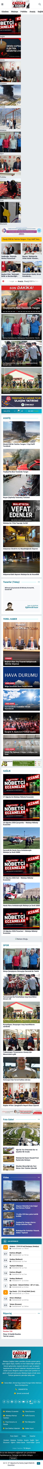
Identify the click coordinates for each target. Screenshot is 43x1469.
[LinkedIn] (19, 1401)
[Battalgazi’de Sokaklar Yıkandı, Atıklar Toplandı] (8, 1231)
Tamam (13, 1458)
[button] (4, 299)
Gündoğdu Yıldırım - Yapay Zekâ (15, 588)
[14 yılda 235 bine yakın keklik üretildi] (8, 1215)
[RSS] (39, 1401)
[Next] (31, 1401)
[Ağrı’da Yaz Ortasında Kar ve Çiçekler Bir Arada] (8, 1151)
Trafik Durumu (30, 1416)
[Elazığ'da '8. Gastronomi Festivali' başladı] (21, 723)
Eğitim (13, 1442)
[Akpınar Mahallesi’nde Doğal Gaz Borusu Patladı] (8, 1207)
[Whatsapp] (35, 1401)
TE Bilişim (26, 1448)
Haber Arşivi (29, 1428)
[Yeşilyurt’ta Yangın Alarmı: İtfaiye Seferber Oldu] (8, 1223)
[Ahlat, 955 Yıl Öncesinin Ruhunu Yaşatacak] (21, 1134)
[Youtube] (23, 1401)
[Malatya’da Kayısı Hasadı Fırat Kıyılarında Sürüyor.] (8, 1159)
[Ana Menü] (2, 4)
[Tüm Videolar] (39, 1177)
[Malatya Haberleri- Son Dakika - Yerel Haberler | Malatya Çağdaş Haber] (20, 4)
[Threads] (27, 1401)
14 (36, 311)
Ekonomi (6, 1442)
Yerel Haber (30, 1442)
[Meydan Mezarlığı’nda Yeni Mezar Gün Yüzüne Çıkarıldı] (8, 1167)
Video (24, 1436)
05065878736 (23, 1389)
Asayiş (32, 11)
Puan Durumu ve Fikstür (10, 1423)
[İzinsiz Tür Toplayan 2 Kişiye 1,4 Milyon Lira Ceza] (21, 745)
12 (31, 311)
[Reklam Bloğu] (21, 231)
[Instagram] (15, 1401)
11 (29, 311)
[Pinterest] (12, 1401)
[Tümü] (39, 1313)
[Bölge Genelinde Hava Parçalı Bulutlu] (21, 677)
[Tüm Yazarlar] (39, 582)
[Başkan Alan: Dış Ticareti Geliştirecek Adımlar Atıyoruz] (21, 644)
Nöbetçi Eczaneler (12, 1411)
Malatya (14, 11)
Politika (23, 11)
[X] (8, 1401)
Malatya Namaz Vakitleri (10, 1417)
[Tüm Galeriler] (39, 1119)
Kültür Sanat (21, 1442)
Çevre (38, 1442)
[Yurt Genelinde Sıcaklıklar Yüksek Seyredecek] (21, 700)
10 (26, 311)
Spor (37, 1440)
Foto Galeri (14, 1436)
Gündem (5, 11)
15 (39, 311)
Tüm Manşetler (30, 1422)
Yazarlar (32, 1436)
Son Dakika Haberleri (12, 1428)
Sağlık (32, 1440)
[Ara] (40, 4)
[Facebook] (4, 1401)
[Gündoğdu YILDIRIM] (9, 606)
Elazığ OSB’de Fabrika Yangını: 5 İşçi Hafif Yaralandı (23, 239)
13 (34, 311)
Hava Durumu (30, 1411)
